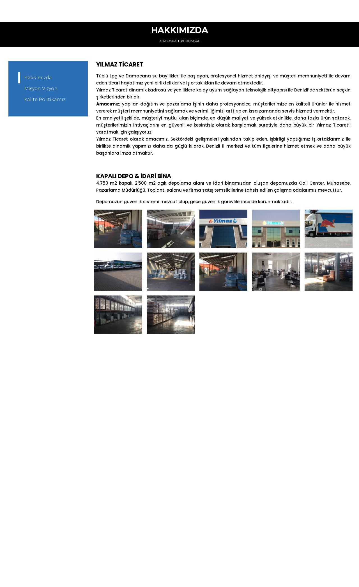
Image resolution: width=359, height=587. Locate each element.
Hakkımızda (38, 77)
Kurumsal (190, 41)
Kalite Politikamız (44, 99)
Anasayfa (167, 41)
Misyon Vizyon (40, 88)
